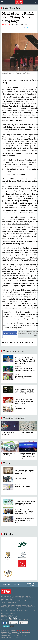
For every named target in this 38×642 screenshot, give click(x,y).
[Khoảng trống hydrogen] (8, 487)
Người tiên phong (24, 632)
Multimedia (16, 637)
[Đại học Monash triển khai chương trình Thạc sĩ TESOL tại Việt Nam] (28, 446)
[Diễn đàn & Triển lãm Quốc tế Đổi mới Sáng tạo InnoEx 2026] (8, 519)
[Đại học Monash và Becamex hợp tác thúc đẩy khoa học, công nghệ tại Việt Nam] (8, 510)
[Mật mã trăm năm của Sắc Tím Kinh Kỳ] (8, 376)
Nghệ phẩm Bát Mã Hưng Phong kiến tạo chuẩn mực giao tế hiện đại (24, 401)
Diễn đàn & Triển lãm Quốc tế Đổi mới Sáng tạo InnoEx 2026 (24, 520)
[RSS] (30, 27)
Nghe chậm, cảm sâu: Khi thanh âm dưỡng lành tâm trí (25, 369)
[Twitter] (27, 27)
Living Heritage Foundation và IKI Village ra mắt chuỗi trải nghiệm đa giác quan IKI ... (24, 391)
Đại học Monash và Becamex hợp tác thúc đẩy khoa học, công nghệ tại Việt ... (24, 511)
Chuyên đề (4, 634)
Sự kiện (8, 534)
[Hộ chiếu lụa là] (8, 408)
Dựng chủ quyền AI (21, 479)
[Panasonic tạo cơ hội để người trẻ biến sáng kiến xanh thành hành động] (8, 502)
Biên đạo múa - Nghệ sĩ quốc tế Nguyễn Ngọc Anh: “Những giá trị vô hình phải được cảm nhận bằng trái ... (25, 360)
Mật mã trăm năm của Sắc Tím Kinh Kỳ (23, 377)
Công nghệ (14, 632)
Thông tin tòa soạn (30, 584)
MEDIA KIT (7, 584)
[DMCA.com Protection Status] (8, 626)
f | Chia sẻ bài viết (10, 333)
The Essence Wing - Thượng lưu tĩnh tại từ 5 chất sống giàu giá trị (24, 472)
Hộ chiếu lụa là (20, 408)
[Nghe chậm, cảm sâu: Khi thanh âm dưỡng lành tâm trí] (8, 369)
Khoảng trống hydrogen (23, 486)
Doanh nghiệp (6, 637)
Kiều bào (23, 636)
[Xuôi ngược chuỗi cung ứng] (10, 426)
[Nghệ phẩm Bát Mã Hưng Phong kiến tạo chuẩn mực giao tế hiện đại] (8, 400)
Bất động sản (21, 634)
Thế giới (16, 636)
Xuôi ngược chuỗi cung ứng (8, 433)
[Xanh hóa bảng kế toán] (28, 426)
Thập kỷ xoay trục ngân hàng (8, 454)
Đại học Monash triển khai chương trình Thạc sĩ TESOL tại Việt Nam (28, 455)
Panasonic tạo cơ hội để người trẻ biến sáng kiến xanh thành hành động (25, 503)
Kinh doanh (5, 632)
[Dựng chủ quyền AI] (8, 479)
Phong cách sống (6, 636)
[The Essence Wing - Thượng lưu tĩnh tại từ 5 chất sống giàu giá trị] (8, 470)
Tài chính (12, 634)
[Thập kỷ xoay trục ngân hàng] (10, 446)
